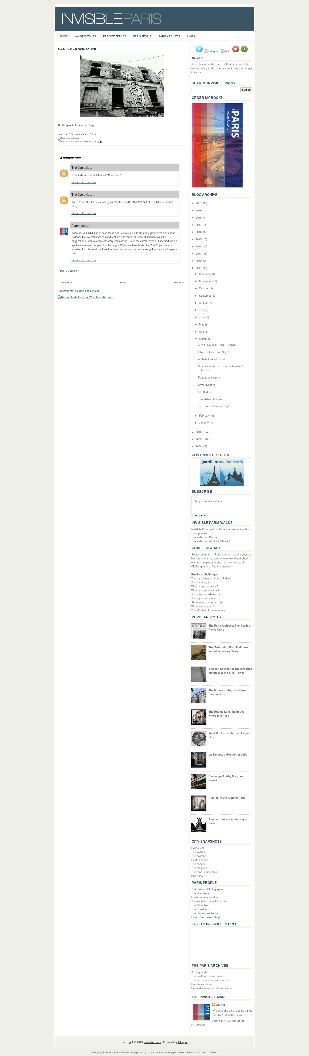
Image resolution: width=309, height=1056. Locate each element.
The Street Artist (201, 909)
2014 (199, 246)
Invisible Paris (152, 1042)
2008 (199, 446)
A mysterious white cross (206, 594)
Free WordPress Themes (116, 1052)
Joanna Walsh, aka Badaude (208, 901)
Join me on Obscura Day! (213, 406)
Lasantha (151, 1052)
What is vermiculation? (205, 590)
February (205, 415)
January (204, 423)
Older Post (178, 282)
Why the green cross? (204, 586)
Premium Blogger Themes (171, 1052)
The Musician (199, 905)
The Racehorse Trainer (205, 913)
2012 (199, 261)
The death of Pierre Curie (206, 976)
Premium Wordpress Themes (202, 1052)
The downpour (199, 856)
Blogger (183, 1042)
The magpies (199, 868)
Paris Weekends (114, 36)
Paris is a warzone (78, 49)
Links (191, 36)
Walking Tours (85, 36)
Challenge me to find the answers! (212, 566)
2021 (199, 203)
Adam (75, 225)
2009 (199, 439)
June (202, 317)
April (202, 331)
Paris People (142, 36)
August (204, 303)
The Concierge (200, 893)
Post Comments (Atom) (86, 290)
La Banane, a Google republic (228, 754)
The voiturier (198, 852)
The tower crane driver (204, 872)
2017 (199, 225)
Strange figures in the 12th (207, 602)
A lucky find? (199, 972)
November (205, 281)
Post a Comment (69, 270)
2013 (199, 253)
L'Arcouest (197, 848)
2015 (199, 239)
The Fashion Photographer (207, 889)
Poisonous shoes (201, 984)
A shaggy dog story (203, 598)
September (206, 296)
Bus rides (197, 876)
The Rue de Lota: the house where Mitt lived (226, 713)
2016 (199, 232)
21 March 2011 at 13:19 (83, 260)
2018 (199, 217)
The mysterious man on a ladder (211, 578)
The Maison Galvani (210, 399)
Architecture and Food (211, 359)
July (202, 310)
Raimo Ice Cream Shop (205, 917)
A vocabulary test (202, 582)
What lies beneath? (203, 606)
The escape (198, 864)
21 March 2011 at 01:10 (83, 213)
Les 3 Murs (205, 392)
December (205, 274)
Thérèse (77, 167)
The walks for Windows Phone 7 (210, 541)
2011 (199, 268)
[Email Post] (99, 142)
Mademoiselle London (204, 897)
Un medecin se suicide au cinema (211, 988)
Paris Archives (169, 36)
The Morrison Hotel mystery (208, 610)
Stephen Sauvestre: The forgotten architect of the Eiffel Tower (230, 671)
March (203, 339)
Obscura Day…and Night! (213, 352)
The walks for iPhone (204, 537)
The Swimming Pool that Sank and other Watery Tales (228, 649)
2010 (199, 432)
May (202, 324)
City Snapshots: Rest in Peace (217, 345)
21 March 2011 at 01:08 (83, 182)
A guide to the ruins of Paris (227, 798)
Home (64, 36)
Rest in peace (199, 860)
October (204, 288)
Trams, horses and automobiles (210, 980)
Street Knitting (206, 385)
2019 (199, 210)
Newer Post (66, 282)
